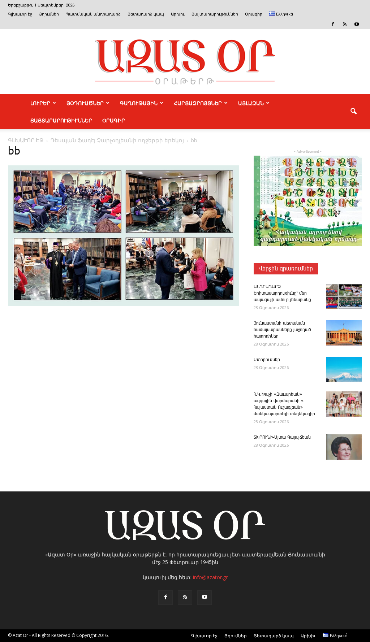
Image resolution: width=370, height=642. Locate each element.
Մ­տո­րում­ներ (267, 360)
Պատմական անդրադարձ (93, 14)
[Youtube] (356, 24)
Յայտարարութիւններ (215, 14)
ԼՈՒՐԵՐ (40, 103)
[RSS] (344, 24)
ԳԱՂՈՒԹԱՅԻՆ (139, 103)
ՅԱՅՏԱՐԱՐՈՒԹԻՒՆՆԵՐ (61, 120)
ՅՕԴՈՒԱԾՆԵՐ (85, 103)
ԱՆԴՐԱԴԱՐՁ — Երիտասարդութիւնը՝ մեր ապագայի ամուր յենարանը (282, 293)
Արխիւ (178, 14)
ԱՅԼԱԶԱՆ (251, 103)
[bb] (123, 304)
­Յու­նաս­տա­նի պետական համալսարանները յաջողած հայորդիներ (282, 329)
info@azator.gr (210, 577)
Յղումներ (49, 14)
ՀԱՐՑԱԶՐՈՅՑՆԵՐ (198, 103)
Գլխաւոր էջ (20, 14)
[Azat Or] (185, 61)
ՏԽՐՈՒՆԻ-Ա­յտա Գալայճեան (282, 437)
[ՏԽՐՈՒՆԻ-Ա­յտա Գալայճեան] (344, 447)
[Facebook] (332, 24)
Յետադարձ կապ (146, 14)
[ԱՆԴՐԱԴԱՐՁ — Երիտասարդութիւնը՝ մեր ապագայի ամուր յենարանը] (344, 296)
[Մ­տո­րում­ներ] (344, 369)
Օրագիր (253, 14)
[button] (353, 111)
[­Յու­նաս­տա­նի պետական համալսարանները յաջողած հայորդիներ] (344, 333)
